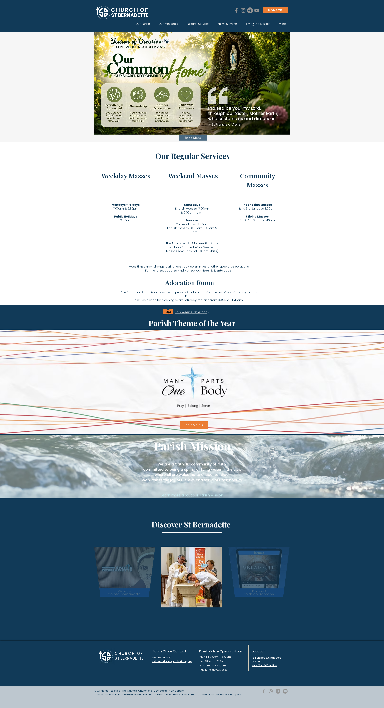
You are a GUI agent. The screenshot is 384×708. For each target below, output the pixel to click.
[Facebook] (236, 10)
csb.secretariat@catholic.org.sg (172, 661)
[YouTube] (257, 10)
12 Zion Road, (260, 657)
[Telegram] (250, 10)
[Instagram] (243, 10)
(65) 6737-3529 (161, 657)
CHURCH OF (129, 653)
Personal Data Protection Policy (162, 694)
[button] (142, 23)
